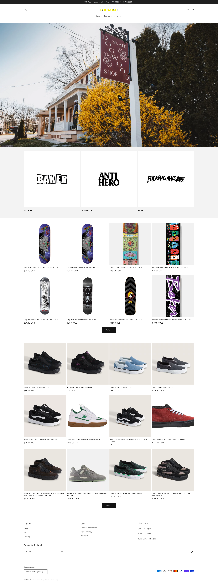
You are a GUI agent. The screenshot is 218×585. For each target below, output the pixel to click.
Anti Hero (85, 210)
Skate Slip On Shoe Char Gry (162, 387)
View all (109, 330)
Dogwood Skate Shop (37, 580)
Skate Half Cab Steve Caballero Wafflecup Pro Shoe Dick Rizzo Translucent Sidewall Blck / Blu (44, 494)
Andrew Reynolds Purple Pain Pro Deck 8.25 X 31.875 (171, 319)
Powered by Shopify (51, 580)
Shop (26, 529)
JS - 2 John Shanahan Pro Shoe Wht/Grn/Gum (83, 439)
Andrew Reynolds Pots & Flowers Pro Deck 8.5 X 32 (171, 267)
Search (84, 524)
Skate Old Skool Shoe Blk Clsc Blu (36, 387)
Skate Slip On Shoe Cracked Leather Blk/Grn (125, 493)
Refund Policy (86, 532)
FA (139, 210)
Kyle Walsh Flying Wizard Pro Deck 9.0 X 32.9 (41, 267)
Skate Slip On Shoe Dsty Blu (119, 387)
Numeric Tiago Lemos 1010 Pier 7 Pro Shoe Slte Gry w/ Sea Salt (87, 494)
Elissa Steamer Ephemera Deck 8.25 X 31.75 (125, 267)
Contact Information (89, 528)
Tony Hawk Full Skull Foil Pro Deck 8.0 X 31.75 (41, 319)
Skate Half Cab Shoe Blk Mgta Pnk (79, 387)
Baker (27, 210)
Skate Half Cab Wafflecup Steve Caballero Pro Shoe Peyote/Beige (171, 494)
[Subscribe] (62, 551)
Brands (27, 533)
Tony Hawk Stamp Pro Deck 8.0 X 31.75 (81, 319)
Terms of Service (88, 536)
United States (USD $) (34, 572)
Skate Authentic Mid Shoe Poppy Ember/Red (168, 439)
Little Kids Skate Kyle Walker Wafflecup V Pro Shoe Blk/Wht (128, 440)
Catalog (27, 537)
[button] (26, 9)
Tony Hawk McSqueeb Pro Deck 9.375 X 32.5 (125, 319)
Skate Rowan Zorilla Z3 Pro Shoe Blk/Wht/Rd (40, 439)
